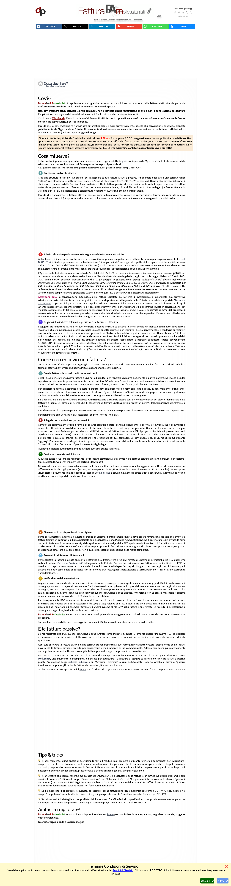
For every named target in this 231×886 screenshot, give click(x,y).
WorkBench (58, 118)
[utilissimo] (190, 12)
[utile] (183, 12)
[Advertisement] (115, 54)
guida (124, 160)
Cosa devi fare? (56, 84)
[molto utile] (187, 12)
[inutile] (175, 12)
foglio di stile (103, 472)
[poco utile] (179, 12)
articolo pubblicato (79, 661)
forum (110, 814)
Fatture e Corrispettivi (69, 563)
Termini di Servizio (123, 870)
